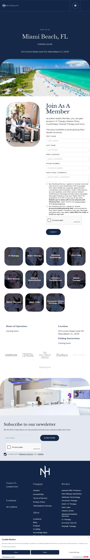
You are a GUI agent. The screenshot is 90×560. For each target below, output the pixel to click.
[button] (75, 6)
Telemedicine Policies (42, 506)
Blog (35, 522)
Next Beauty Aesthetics (72, 494)
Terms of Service (58, 204)
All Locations (11, 507)
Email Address (53, 154)
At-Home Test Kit (69, 523)
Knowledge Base (40, 533)
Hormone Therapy (69, 501)
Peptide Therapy (69, 526)
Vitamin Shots (68, 511)
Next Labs (66, 507)
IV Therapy (66, 519)
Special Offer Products (71, 490)
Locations (37, 519)
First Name (51, 136)
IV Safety (36, 529)
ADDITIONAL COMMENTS (56, 173)
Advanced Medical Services (69, 515)
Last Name (51, 145)
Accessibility (38, 494)
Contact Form (12, 487)
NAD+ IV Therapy (69, 504)
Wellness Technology (71, 497)
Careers (36, 490)
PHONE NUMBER (53, 163)
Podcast (36, 526)
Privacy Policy (80, 202)
